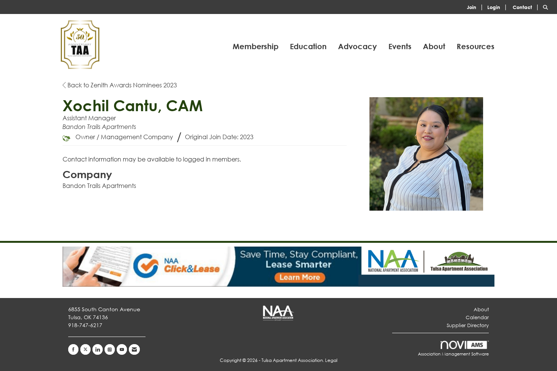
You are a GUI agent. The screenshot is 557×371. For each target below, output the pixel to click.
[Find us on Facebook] (73, 349)
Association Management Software (453, 354)
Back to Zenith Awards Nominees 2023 (121, 85)
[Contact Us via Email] (134, 349)
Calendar (477, 317)
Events (399, 46)
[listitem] (476, 7)
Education (308, 46)
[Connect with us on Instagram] (110, 349)
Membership (255, 46)
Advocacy (357, 46)
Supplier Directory (468, 325)
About (434, 46)
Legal (331, 360)
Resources (475, 46)
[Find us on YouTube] (122, 349)
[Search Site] (547, 7)
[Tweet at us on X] (85, 349)
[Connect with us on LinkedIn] (97, 349)
